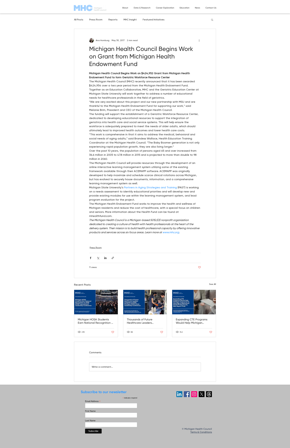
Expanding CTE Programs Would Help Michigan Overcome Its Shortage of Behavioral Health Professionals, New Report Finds (192, 321)
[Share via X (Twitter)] (98, 257)
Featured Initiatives (153, 19)
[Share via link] (112, 257)
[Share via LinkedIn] (105, 257)
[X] (202, 394)
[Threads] (209, 394)
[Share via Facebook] (90, 257)
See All (212, 284)
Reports (113, 19)
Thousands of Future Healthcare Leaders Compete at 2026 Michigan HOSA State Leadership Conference (144, 321)
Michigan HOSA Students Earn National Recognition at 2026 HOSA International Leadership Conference (96, 321)
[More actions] (199, 40)
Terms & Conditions (201, 432)
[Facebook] (187, 394)
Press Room (95, 19)
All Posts (78, 19)
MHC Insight (130, 19)
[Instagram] (194, 394)
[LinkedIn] (179, 394)
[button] (125, 8)
